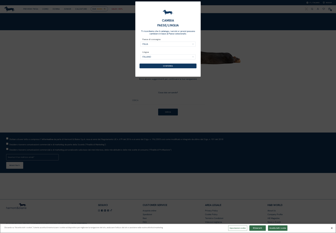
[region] (168, 228)
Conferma (168, 66)
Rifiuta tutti (257, 228)
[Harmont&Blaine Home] (168, 12)
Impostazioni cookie (238, 228)
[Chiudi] (332, 228)
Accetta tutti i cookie (277, 228)
